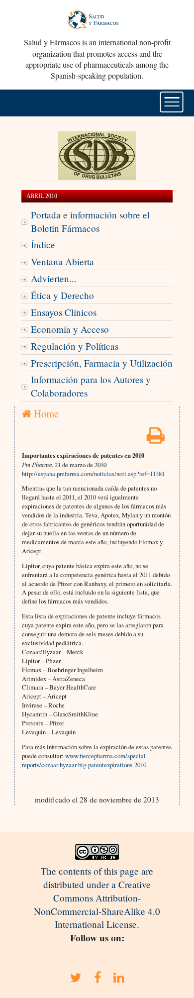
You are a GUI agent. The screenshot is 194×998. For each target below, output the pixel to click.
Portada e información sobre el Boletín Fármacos (90, 221)
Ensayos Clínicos (64, 312)
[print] (156, 438)
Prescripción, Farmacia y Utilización (102, 363)
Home (45, 413)
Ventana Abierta (62, 261)
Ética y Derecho (62, 295)
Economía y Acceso (70, 329)
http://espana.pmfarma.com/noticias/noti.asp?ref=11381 (93, 473)
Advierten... (54, 278)
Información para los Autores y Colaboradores (91, 386)
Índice (43, 244)
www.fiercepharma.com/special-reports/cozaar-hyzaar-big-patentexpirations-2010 (85, 760)
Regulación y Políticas (74, 346)
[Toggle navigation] (172, 102)
